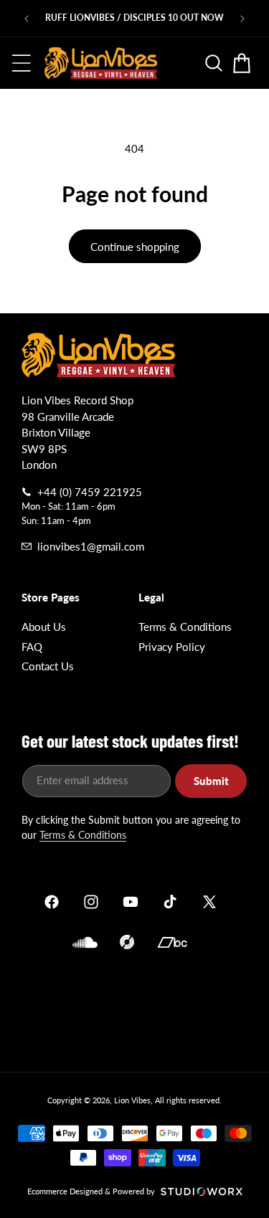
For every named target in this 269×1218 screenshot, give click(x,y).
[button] (21, 63)
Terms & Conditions (185, 626)
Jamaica (134, 1008)
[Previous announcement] (26, 18)
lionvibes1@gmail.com (90, 546)
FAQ (32, 646)
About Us (44, 626)
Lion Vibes (132, 1100)
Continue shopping (134, 246)
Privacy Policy (171, 646)
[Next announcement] (242, 18)
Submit (211, 780)
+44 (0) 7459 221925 (89, 491)
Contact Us (48, 666)
